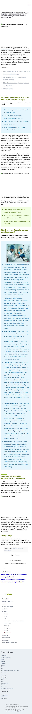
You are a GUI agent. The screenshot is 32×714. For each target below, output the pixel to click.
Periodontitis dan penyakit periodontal (14, 621)
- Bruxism (3, 665)
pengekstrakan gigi (5, 49)
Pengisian (6, 625)
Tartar (5, 616)
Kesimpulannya (8, 89)
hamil (26, 326)
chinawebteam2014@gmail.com (15, 711)
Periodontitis (7, 623)
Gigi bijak (5, 609)
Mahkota (3, 674)
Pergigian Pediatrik (7, 601)
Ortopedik (5, 635)
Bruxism (6, 614)
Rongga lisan (6, 638)
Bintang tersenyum (7, 606)
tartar (14, 124)
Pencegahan (7, 628)
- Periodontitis (4, 672)
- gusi (2, 681)
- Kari (2, 668)
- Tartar (2, 667)
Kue (5, 618)
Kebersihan (5, 599)
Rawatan (5, 611)
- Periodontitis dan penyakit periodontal (10, 670)
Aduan (4, 604)
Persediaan (5, 640)
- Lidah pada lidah (5, 683)
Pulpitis (6, 630)
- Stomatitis (3, 685)
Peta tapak (4, 698)
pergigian (20, 406)
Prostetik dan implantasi (9, 643)
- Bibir (2, 679)
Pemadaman (7, 632)
